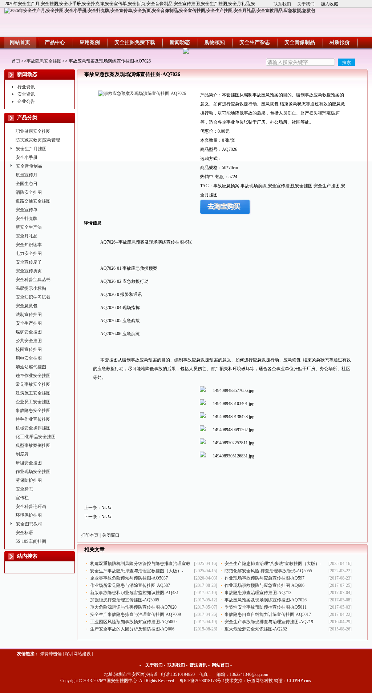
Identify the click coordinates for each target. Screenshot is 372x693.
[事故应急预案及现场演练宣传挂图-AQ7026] (142, 93)
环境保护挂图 (29, 515)
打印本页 (89, 535)
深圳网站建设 (78, 653)
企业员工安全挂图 (33, 401)
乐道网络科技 (260, 680)
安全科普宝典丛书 (33, 279)
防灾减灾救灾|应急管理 (38, 140)
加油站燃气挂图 (31, 366)
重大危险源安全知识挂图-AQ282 (256, 629)
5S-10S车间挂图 (31, 541)
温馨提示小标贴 (31, 288)
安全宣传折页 (29, 270)
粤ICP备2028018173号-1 (202, 680)
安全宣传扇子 (29, 262)
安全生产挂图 (29, 323)
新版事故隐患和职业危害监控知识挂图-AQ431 (134, 592)
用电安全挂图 (29, 358)
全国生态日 (26, 183)
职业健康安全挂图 (33, 131)
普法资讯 (198, 665)
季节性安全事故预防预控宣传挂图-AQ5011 (266, 607)
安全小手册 (26, 157)
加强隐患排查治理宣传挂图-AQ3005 (124, 599)
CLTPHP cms (299, 680)
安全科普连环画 (31, 506)
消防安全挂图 (29, 192)
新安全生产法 (29, 227)
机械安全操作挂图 (33, 427)
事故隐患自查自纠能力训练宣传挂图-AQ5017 (268, 614)
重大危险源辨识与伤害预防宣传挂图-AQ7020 (133, 607)
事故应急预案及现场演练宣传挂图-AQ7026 (266, 599)
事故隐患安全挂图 (44, 61)
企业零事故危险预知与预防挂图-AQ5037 (129, 578)
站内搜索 (27, 556)
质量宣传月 (26, 174)
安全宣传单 (26, 209)
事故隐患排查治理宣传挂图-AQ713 (258, 592)
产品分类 (27, 117)
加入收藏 (329, 4)
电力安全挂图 (29, 253)
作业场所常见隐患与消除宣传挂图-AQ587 (130, 585)
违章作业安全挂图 (33, 375)
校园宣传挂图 (29, 349)
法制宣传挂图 (29, 314)
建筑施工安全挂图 (33, 393)
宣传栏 (22, 497)
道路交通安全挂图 (33, 201)
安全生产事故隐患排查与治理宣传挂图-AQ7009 (135, 614)
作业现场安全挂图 (33, 471)
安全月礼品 (26, 236)
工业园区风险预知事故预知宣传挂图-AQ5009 (133, 621)
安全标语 (24, 532)
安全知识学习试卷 (33, 297)
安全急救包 (26, 305)
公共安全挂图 (29, 340)
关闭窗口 (111, 535)
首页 (16, 61)
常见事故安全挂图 (33, 384)
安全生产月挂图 (31, 148)
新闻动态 (27, 74)
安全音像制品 (29, 166)
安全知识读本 (29, 244)
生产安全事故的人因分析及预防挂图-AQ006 (132, 629)
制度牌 (22, 454)
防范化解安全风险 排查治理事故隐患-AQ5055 (268, 570)
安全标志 (24, 489)
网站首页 (220, 665)
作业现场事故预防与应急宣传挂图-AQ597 (264, 578)
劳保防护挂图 (29, 480)
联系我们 (282, 4)
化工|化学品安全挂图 (36, 436)
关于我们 (306, 4)
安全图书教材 (29, 523)
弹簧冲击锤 (51, 653)
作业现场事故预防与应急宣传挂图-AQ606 (264, 585)
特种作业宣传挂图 (33, 419)
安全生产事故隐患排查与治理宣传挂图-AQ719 (269, 621)
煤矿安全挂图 (29, 332)
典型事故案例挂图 (33, 445)
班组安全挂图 (29, 462)
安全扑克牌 (26, 218)
